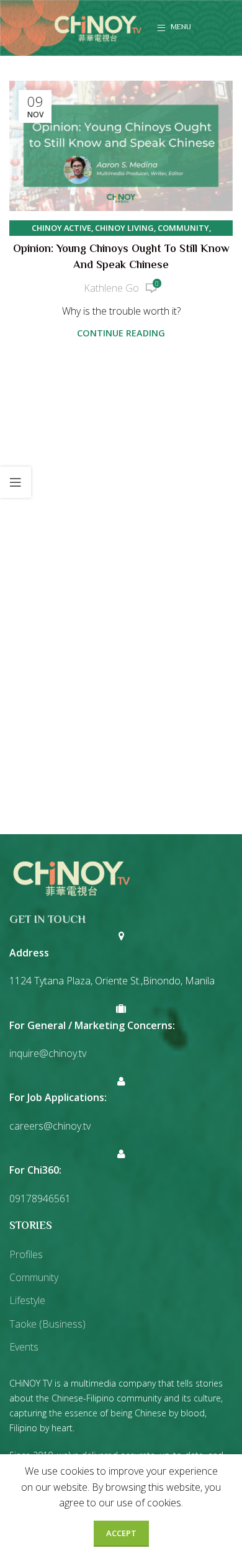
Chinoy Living (124, 227)
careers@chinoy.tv (50, 1126)
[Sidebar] (15, 482)
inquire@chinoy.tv (47, 1053)
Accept (121, 1533)
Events (23, 1347)
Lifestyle (27, 1300)
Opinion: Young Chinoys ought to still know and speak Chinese (121, 257)
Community (183, 227)
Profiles (26, 1254)
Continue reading (121, 333)
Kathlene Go (111, 288)
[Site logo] (98, 27)
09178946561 (40, 1198)
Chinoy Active (61, 227)
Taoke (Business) (47, 1324)
